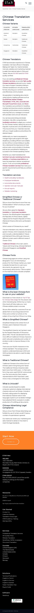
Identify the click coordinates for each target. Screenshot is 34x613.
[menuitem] (25, 3)
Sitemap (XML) (7, 521)
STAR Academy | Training (10, 519)
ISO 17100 (25, 73)
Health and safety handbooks (14, 178)
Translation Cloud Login (10, 516)
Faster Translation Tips (9, 585)
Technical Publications (10, 576)
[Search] (25, 3)
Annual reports (9, 188)
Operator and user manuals (13, 186)
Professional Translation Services (13, 533)
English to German (8, 580)
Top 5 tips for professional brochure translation (13, 503)
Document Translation (10, 542)
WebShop (6, 595)
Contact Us (6, 512)
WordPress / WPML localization (12, 540)
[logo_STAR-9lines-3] (14, 3)
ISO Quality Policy (8, 535)
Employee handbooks (11, 180)
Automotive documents (12, 183)
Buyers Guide (7, 587)
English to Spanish (8, 582)
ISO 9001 (16, 73)
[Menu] (29, 3)
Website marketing (10, 191)
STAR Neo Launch (7, 500)
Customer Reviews (8, 514)
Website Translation (9, 538)
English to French (8, 578)
